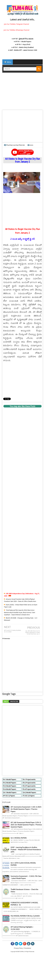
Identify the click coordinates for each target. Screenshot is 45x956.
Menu (8, 62)
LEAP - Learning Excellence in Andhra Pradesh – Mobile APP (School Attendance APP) (26, 850)
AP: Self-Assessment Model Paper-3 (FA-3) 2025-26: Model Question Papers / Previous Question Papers (26, 825)
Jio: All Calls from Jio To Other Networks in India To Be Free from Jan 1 (32, 632)
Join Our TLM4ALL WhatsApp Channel (16, 30)
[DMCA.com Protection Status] (11, 701)
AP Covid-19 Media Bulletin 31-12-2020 (12, 631)
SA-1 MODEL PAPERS (19, 838)
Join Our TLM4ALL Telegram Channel (16, 24)
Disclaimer (27, 948)
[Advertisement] (22, 92)
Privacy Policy (18, 948)
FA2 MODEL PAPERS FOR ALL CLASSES (25, 916)
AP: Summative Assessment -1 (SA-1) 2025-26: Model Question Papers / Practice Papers (26, 809)
